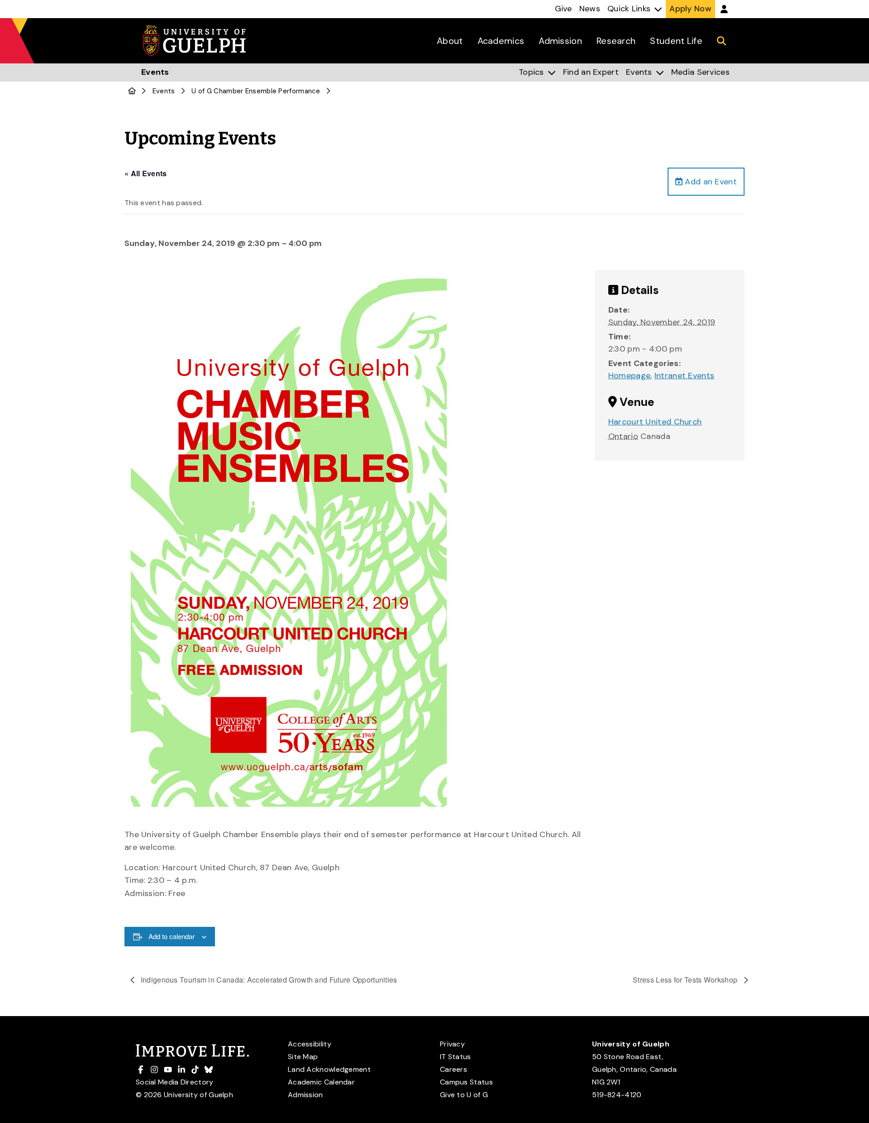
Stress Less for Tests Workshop (686, 979)
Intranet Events (684, 375)
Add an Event (710, 181)
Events (164, 91)
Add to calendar (171, 936)
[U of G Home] (132, 91)
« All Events (145, 173)
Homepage (629, 375)
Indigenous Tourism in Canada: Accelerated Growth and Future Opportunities (268, 979)
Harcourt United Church (655, 421)
